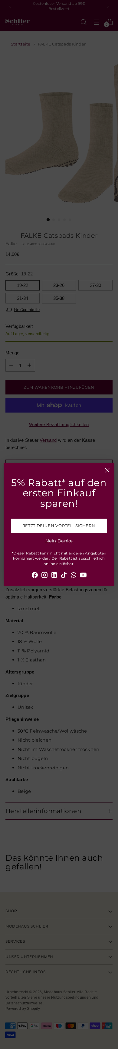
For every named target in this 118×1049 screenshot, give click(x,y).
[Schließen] (107, 470)
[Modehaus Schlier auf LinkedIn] (54, 576)
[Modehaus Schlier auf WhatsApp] (73, 576)
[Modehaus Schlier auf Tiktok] (63, 576)
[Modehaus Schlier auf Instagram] (44, 576)
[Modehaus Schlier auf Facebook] (34, 576)
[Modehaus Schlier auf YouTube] (83, 576)
